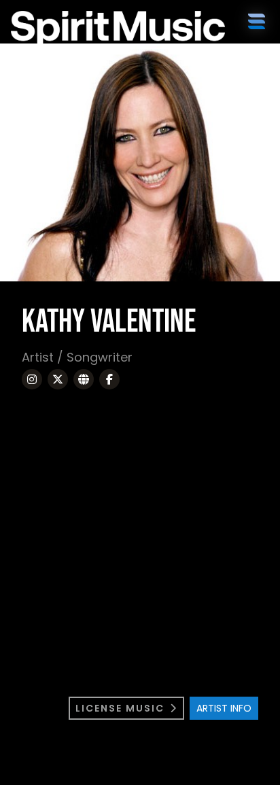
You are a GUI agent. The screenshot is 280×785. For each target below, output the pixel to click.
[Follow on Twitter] (58, 379)
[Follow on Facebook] (109, 379)
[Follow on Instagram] (32, 379)
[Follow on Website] (83, 379)
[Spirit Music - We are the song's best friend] (81, 30)
